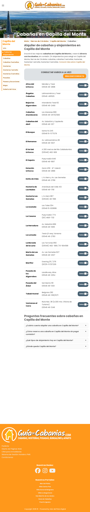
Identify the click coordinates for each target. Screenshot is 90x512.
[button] (3, 5)
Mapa (5, 85)
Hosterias (7, 66)
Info (4, 48)
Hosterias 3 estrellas (11, 74)
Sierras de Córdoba (78, 30)
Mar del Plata (45, 483)
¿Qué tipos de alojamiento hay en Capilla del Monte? (49, 340)
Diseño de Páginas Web (12, 449)
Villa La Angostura (45, 493)
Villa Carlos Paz (45, 487)
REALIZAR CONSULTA (74, 76)
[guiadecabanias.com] (36, 434)
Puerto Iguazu (45, 502)
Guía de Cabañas (45, 499)
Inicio (26, 41)
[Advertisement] (45, 372)
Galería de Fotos (9, 89)
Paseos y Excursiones (11, 82)
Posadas (6, 78)
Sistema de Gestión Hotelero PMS (16, 454)
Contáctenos (7, 457)
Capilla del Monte (58, 41)
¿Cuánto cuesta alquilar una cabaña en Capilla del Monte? (52, 325)
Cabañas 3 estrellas (11, 62)
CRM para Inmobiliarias (12, 451)
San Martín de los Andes (45, 496)
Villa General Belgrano (45, 490)
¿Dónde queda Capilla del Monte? (41, 346)
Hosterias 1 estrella (10, 70)
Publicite (5, 446)
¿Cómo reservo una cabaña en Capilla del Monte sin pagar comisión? (52, 333)
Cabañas (6, 58)
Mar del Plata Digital (58, 509)
